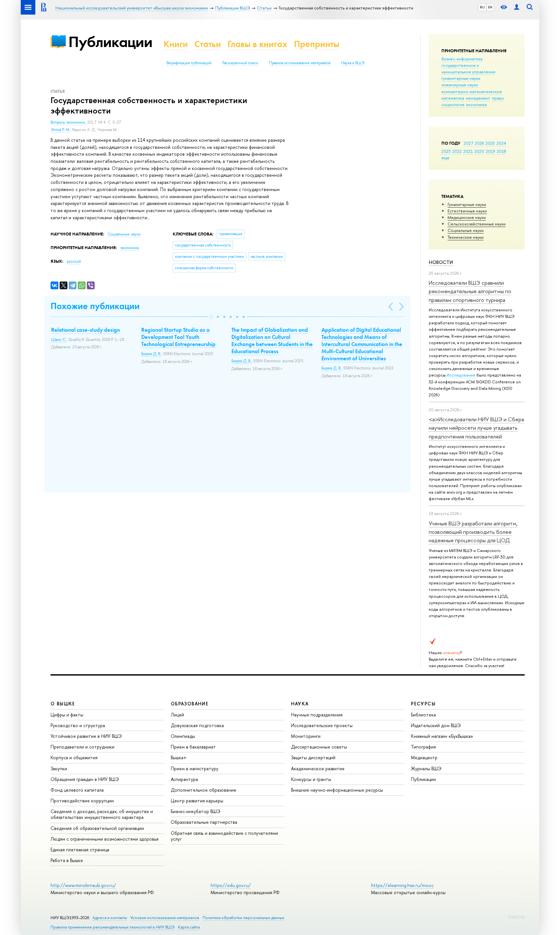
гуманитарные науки (460, 78)
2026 (479, 143)
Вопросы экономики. (69, 122)
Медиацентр (424, 757)
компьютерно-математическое (471, 91)
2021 (468, 151)
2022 (457, 151)
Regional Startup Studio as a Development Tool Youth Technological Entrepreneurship (178, 337)
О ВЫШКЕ (63, 704)
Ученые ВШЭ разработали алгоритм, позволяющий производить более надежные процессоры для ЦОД (473, 532)
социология (452, 104)
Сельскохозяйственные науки (477, 224)
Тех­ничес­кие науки (466, 237)
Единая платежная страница (80, 849)
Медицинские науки (467, 217)
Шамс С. (58, 339)
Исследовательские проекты (322, 725)
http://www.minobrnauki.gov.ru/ (83, 885)
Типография (423, 747)
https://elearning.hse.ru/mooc (402, 885)
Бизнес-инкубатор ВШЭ (195, 811)
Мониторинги (306, 736)
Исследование (461, 375)
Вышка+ (179, 757)
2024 (501, 143)
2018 (501, 151)
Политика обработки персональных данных (243, 917)
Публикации (110, 42)
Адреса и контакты (109, 917)
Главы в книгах (257, 44)
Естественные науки (467, 211)
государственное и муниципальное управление (468, 68)
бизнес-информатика (462, 59)
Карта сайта (189, 927)
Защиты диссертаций (313, 757)
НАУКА (300, 704)
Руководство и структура (78, 725)
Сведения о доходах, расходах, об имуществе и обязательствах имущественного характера (102, 814)
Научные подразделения (317, 715)
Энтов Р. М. (60, 129)
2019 (490, 151)
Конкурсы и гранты (311, 779)
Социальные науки (466, 230)
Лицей (177, 715)
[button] (211, 317)
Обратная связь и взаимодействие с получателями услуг (224, 836)
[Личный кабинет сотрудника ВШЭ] (516, 7)
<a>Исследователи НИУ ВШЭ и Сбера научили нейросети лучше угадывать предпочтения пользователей (476, 427)
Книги (176, 44)
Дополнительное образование (203, 790)
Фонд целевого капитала (77, 790)
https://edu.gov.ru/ (231, 885)
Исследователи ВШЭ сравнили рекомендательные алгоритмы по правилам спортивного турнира (470, 291)
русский (74, 261)
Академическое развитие (317, 768)
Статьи (207, 44)
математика (452, 98)
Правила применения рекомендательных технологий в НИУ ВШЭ (113, 927)
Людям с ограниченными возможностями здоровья (104, 839)
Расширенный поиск (240, 63)
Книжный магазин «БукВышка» (442, 736)
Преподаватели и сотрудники (82, 747)
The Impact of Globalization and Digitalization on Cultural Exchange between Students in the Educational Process (272, 340)
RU (482, 7)
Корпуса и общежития (74, 757)
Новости (441, 262)
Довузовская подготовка (197, 725)
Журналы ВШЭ (426, 768)
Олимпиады (183, 736)
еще (445, 158)
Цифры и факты (67, 715)
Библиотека (423, 715)
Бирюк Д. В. (151, 353)
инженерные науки (459, 85)
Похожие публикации (95, 306)
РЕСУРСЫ (423, 704)
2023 (446, 151)
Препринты (316, 44)
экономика (476, 104)
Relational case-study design (85, 329)
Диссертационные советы (319, 747)
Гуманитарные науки (467, 204)
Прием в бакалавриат (193, 747)
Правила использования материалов (300, 63)
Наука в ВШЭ (352, 63)
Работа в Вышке (67, 860)
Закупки (59, 768)
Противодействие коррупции (82, 800)
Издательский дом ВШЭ (436, 725)
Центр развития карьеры (197, 800)
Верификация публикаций (189, 63)
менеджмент (478, 98)
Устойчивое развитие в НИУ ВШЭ (86, 736)
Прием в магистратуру (194, 768)
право (498, 98)
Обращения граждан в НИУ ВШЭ (85, 779)
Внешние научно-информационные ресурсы (337, 790)
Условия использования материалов (164, 917)
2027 (468, 143)
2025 (490, 143)
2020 (479, 151)
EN (490, 7)
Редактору (516, 916)
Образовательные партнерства (204, 822)
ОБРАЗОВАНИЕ (189, 704)
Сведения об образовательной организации (97, 828)
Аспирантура (184, 779)
